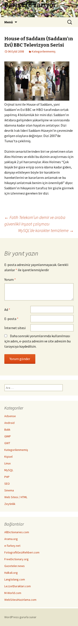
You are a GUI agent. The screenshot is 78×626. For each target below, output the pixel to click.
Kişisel (8, 457)
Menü (8, 22)
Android (9, 423)
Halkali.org (11, 573)
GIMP (7, 436)
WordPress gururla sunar (20, 617)
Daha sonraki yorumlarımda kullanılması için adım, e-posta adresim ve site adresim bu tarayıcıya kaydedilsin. (37, 341)
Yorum (10, 279)
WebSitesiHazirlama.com (20, 600)
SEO (7, 484)
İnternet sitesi (15, 328)
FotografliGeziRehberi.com (21, 552)
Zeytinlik (9, 504)
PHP (7, 477)
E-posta (11, 318)
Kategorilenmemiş (43, 51)
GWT (7, 443)
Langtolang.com (14, 579)
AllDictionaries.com (16, 532)
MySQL (8, 470)
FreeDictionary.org (16, 559)
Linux (7, 463)
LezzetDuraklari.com (17, 586)
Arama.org (11, 539)
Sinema (9, 490)
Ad (7, 309)
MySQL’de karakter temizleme (46, 230)
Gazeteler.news (14, 566)
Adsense (10, 416)
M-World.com (12, 593)
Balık (7, 429)
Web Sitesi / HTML (15, 497)
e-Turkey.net (12, 546)
